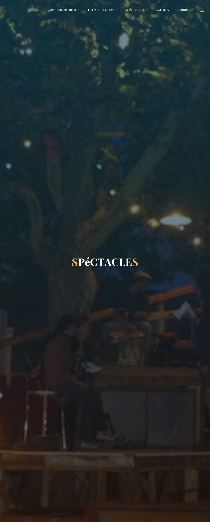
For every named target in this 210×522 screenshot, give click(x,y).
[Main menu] (200, 10)
